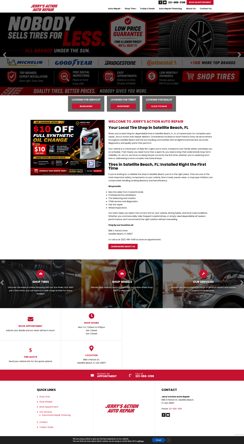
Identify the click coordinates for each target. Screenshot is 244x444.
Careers (43, 422)
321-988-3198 (176, 2)
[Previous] (4, 54)
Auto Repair (114, 8)
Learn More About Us (123, 246)
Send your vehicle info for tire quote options (30, 359)
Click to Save (159, 106)
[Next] (239, 54)
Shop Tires (130, 8)
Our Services (45, 411)
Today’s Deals (147, 8)
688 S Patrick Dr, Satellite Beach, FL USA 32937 (91, 359)
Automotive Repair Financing (56, 415)
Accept (158, 440)
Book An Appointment (200, 2)
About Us (190, 8)
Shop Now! (123, 106)
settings (140, 441)
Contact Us (206, 8)
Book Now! (86, 106)
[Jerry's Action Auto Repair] (44, 5)
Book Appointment (48, 406)
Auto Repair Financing (170, 8)
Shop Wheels (45, 401)
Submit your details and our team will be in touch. (30, 328)
